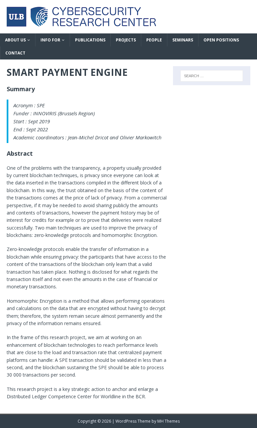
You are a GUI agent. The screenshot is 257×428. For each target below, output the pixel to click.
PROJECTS (126, 40)
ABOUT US (15, 40)
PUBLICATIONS (90, 40)
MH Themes (168, 421)
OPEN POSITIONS (221, 40)
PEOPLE (154, 40)
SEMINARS (182, 40)
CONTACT (15, 53)
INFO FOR (50, 40)
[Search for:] (211, 76)
